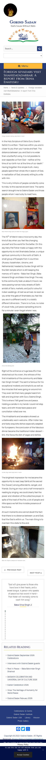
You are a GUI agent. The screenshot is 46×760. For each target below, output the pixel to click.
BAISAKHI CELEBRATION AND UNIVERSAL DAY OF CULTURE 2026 (22, 678)
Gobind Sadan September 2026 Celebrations (20, 656)
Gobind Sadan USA (14, 717)
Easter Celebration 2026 (18, 685)
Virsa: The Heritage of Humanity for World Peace (22, 691)
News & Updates (17, 87)
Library (27, 717)
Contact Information (34, 739)
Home (6, 87)
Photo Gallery (23, 721)
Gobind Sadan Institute (23, 714)
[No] (43, 750)
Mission (36, 717)
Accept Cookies (23, 755)
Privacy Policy (18, 739)
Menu (25, 66)
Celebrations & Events (23, 711)
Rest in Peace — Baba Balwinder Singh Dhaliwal (23, 670)
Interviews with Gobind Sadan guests (23, 663)
